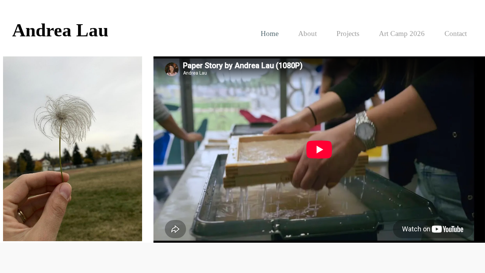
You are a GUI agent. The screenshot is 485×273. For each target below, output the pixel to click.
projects (347, 33)
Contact (455, 33)
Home (269, 33)
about (307, 33)
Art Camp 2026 (402, 33)
